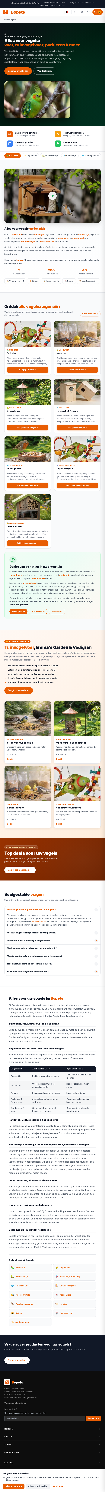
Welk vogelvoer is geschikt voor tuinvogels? (31, 909)
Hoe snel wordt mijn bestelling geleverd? (29, 964)
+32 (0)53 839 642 (12, 1397)
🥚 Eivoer (34, 281)
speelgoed (78, 238)
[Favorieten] (88, 12)
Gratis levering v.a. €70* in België (25, 2)
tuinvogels (39, 234)
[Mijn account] (82, 12)
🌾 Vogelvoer (30, 156)
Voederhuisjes (44, 71)
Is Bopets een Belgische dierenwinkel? (28, 971)
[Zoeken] (75, 12)
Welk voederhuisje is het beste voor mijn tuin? (32, 948)
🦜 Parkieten (12, 156)
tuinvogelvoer (29, 583)
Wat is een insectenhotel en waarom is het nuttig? (34, 956)
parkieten (17, 234)
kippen (20, 260)
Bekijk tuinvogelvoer (19, 690)
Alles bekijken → (90, 314)
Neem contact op (17, 1360)
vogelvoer (63, 238)
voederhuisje (15, 575)
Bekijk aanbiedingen (18, 870)
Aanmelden (93, 1418)
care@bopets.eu (30, 1397)
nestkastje (83, 234)
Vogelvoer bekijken (18, 71)
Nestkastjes (57, 611)
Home (6, 20)
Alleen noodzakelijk (37, 1486)
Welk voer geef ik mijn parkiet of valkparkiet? (31, 933)
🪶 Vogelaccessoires (88, 281)
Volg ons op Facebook (15, 1403)
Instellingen (57, 1486)
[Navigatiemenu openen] (29, 12)
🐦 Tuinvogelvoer (90, 156)
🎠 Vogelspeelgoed (15, 281)
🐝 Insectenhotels (51, 281)
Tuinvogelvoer (18, 611)
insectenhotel (38, 578)
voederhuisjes (28, 241)
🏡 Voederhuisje (50, 156)
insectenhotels (47, 241)
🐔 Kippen (69, 281)
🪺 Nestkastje (70, 156)
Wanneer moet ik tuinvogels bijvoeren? (28, 940)
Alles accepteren (13, 1486)
